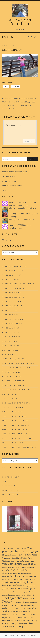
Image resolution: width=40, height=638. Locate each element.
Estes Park (10, 579)
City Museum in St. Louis (17, 573)
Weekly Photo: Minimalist (15, 443)
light (13, 592)
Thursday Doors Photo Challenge (16, 620)
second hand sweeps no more (14, 172)
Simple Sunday (13, 611)
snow (20, 611)
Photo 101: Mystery (12, 275)
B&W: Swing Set (10, 350)
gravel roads (31, 586)
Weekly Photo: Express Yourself (19, 447)
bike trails (21, 552)
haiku (4, 190)
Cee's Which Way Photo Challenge (16, 570)
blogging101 (33, 552)
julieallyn (12, 208)
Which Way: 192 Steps (13, 359)
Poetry (7, 601)
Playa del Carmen (28, 599)
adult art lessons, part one (12, 186)
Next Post (35, 36)
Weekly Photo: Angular (14, 434)
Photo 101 (30, 595)
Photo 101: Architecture (15, 266)
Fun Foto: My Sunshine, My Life (18, 390)
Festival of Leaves (23, 579)
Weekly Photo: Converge (15, 420)
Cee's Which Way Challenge (26, 567)
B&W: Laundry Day (11, 337)
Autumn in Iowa (21, 548)
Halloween (21, 588)
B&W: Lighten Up (10, 341)
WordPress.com (10, 494)
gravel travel (7, 589)
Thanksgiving (22, 614)
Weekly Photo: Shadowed (15, 425)
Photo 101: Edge (10, 310)
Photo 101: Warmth (12, 279)
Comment (28, 141)
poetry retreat (18, 602)
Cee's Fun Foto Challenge (22, 561)
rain (9, 605)
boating (14, 555)
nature (24, 595)
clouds (26, 573)
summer (15, 614)
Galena (25, 586)
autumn (13, 548)
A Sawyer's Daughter (20, 22)
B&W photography (17, 549)
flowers (32, 579)
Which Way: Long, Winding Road (18, 363)
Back (32, 36)
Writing (19, 626)
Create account (10, 477)
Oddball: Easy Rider (13, 412)
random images (18, 605)
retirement (30, 605)
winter (20, 624)
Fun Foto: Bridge (11, 372)
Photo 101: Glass (11, 315)
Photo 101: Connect (12, 293)
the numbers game (19, 617)
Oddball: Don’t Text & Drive (17, 403)
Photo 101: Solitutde (13, 297)
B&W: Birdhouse (10, 354)
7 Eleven (6, 548)
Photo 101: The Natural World (18, 284)
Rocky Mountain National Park (14, 608)
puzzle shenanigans (10, 176)
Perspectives (17, 99)
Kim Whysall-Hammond (19, 213)
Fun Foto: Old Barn (12, 376)
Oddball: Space (10, 394)
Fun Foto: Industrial (13, 381)
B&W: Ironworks (10, 345)
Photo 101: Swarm (11, 328)
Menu (21, 29)
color (29, 573)
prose (34, 602)
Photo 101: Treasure (12, 319)
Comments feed (10, 490)
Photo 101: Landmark (13, 288)
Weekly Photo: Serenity (14, 429)
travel (28, 620)
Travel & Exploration (12, 102)
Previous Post (28, 36)
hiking (28, 589)
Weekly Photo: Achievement (16, 438)
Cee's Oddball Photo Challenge (17, 564)
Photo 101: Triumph (12, 306)
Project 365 (28, 602)
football (4, 582)
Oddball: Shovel (11, 398)
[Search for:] (20, 159)
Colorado (5, 576)
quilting (5, 605)
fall (15, 579)
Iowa (32, 589)
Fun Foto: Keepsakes (13, 385)
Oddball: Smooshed (12, 407)
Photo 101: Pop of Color (15, 270)
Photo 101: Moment (12, 332)
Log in (5, 481)
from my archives (10, 105)
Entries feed (9, 486)
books (19, 555)
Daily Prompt (16, 576)
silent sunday (8, 108)
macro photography (22, 592)
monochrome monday (11, 595)
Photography (30, 99)
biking (27, 552)
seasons (29, 608)
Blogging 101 (7, 555)
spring (24, 611)
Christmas (5, 573)
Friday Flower (27, 582)
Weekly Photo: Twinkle (14, 416)
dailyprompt (27, 576)
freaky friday (13, 582)
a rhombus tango (9, 181)
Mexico (31, 592)
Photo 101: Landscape (13, 323)
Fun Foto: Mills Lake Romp (16, 368)
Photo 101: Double (11, 301)
